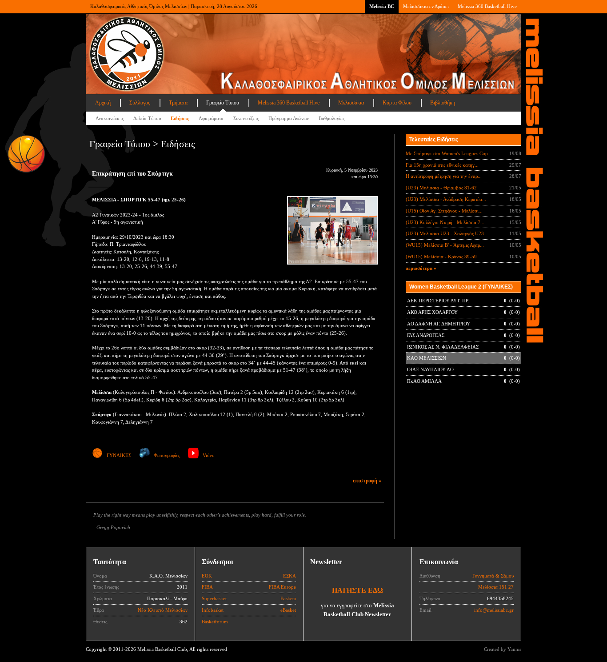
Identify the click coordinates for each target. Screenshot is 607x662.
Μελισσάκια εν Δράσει (426, 6)
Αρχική (103, 103)
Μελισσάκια (351, 103)
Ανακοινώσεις (110, 118)
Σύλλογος (139, 103)
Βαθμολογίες (331, 118)
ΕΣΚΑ (289, 575)
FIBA (207, 587)
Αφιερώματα (211, 118)
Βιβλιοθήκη (442, 103)
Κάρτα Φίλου (397, 103)
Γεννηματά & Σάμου (493, 575)
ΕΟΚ (207, 575)
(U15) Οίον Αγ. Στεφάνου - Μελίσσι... (444, 210)
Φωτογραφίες (167, 455)
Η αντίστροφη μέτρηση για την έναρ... (444, 176)
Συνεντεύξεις (246, 118)
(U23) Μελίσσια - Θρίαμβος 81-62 (441, 187)
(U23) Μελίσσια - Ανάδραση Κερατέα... (446, 199)
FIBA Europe (282, 587)
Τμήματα (178, 103)
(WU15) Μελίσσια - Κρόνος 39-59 (441, 256)
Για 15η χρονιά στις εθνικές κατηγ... (442, 165)
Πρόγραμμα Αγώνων (288, 118)
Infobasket (213, 610)
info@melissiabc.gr (494, 610)
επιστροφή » (367, 480)
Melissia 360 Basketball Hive (487, 6)
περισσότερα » (421, 268)
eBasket (288, 610)
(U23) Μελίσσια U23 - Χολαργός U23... (447, 233)
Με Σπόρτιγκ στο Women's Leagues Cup (447, 153)
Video (209, 455)
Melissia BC (381, 6)
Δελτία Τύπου (147, 118)
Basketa (288, 598)
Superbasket (214, 598)
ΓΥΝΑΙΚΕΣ (119, 455)
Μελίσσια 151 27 (496, 587)
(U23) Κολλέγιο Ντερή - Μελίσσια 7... (445, 222)
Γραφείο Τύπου (222, 103)
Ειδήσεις (180, 118)
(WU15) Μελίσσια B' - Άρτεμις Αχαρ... (445, 245)
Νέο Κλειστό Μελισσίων (163, 610)
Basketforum (215, 621)
